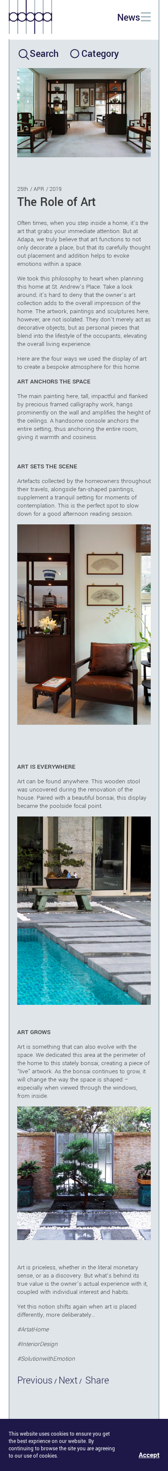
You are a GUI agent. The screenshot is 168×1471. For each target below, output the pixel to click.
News (128, 18)
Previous (35, 1380)
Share (97, 1380)
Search (44, 54)
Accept (149, 1455)
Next (68, 1380)
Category (99, 54)
